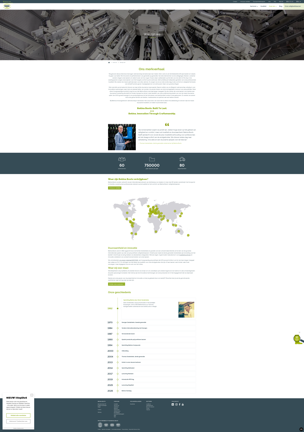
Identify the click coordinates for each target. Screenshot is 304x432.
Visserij (147, 408)
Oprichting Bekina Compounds (131, 345)
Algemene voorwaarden (106, 429)
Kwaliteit (263, 6)
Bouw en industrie (150, 406)
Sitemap (99, 412)
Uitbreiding (125, 351)
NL (298, 1)
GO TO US (290, 1)
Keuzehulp (132, 404)
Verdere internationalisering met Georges (134, 328)
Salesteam (116, 406)
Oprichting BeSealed (128, 368)
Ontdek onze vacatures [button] (116, 284)
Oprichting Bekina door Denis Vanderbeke (136, 300)
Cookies (99, 429)
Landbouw (148, 404)
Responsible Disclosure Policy (134, 429)
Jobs (269, 1)
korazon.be (298, 430)
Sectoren (253, 6)
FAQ (275, 1)
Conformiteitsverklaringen (116, 429)
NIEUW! (281, 1)
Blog (280, 6)
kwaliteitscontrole (184, 255)
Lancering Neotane (127, 373)
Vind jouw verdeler (245, 1)
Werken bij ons (117, 411)
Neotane (116, 408)
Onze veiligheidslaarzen (293, 6)
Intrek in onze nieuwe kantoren (131, 362)
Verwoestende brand (128, 334)
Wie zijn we (122, 62)
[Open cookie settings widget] (301, 429)
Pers (115, 416)
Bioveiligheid (117, 412)
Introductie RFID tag (128, 379)
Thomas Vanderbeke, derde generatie (133, 356)
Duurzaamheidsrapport (259, 1)
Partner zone (7, 1)
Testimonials (116, 409)
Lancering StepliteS (128, 385)
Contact (235, 1)
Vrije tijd (148, 409)
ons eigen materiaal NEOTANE (128, 260)
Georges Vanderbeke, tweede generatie (134, 322)
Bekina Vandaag (126, 391)
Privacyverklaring (125, 429)
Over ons (272, 6)
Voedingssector (149, 405)
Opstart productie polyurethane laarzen (134, 339)
